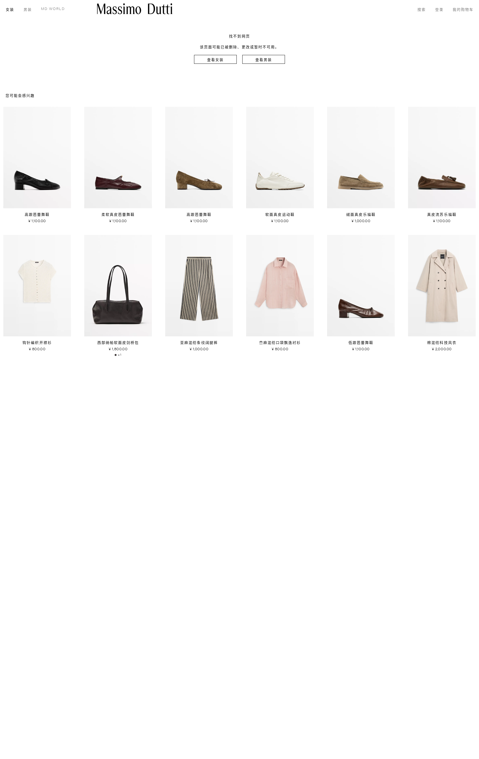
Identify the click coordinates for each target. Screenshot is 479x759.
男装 (28, 10)
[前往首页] (135, 8)
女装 (10, 10)
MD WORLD (53, 9)
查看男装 (263, 60)
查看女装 (215, 60)
